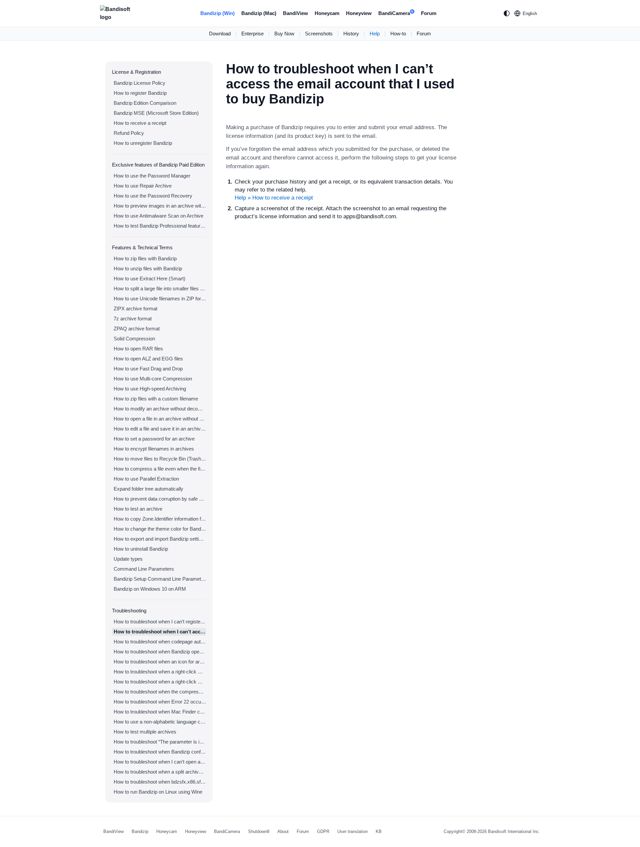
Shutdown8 (258, 831)
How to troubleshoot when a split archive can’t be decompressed (160, 772)
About (283, 831)
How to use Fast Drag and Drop (148, 368)
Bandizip (140, 831)
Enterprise (252, 33)
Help (375, 33)
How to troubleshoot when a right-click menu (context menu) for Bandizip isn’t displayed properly (160, 681)
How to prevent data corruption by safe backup (160, 499)
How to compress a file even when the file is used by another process (160, 469)
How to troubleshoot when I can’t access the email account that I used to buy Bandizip (160, 631)
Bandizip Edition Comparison (145, 103)
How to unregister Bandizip (143, 143)
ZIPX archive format (135, 308)
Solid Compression (134, 338)
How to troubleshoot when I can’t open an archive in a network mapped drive (160, 762)
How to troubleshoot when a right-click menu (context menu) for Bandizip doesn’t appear (160, 671)
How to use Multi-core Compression (153, 378)
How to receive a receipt (140, 123)
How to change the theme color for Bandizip (160, 529)
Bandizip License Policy (139, 83)
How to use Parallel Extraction (146, 479)
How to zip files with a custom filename (156, 398)
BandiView (295, 13)
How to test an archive (138, 509)
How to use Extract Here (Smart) (149, 278)
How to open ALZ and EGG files (148, 358)
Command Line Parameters (144, 569)
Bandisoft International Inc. (514, 831)
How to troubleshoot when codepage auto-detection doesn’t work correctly (160, 641)
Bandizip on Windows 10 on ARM (150, 589)
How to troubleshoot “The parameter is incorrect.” (160, 742)
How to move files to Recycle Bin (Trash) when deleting (160, 459)
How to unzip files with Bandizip (148, 268)
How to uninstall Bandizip (141, 549)
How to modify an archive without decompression (160, 408)
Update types (128, 559)
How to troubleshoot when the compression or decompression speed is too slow (160, 691)
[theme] (506, 13)
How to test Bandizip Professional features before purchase (160, 226)
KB (379, 831)
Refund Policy (129, 133)
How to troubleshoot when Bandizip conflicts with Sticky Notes (160, 752)
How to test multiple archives (145, 732)
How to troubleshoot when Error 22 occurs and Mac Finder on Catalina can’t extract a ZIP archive (160, 701)
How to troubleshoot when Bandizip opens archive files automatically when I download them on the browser (160, 651)
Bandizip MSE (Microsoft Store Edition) (156, 113)
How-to (398, 33)
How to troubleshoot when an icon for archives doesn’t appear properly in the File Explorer (160, 661)
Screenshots (319, 33)
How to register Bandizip (140, 93)
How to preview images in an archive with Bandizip (160, 206)
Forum (428, 13)
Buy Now (284, 33)
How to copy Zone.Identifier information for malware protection (160, 519)
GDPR (323, 831)
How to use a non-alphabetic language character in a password (160, 722)
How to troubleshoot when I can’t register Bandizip (160, 621)
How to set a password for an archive (154, 439)
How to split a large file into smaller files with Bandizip (160, 288)
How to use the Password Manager (152, 176)
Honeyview (359, 13)
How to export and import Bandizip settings (160, 539)
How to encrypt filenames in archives (154, 449)
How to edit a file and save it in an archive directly (160, 429)
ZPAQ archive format (137, 328)
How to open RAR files (138, 348)
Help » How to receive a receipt (274, 198)
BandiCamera (395, 13)
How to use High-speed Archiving (150, 388)
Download (220, 33)
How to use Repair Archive (143, 186)
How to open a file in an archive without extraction (160, 418)
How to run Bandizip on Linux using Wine (158, 792)
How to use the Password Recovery (153, 196)
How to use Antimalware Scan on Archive (158, 216)
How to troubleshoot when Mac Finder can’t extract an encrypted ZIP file (160, 712)
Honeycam (327, 13)
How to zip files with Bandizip (145, 258)
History (351, 33)
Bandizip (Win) (217, 13)
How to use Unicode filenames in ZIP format (160, 298)
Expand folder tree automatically (148, 489)
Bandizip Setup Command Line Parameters (160, 579)
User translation (352, 831)
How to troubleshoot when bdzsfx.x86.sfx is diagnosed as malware (160, 782)
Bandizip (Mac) (258, 13)
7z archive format (133, 318)
